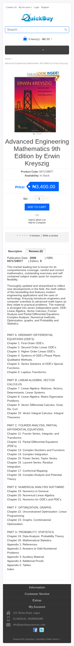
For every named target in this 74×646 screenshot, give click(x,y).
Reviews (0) (36, 251)
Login (36, 7)
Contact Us (11, 7)
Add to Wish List (37, 220)
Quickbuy (30, 639)
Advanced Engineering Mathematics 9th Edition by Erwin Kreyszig (36, 63)
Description (15, 251)
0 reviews (35, 235)
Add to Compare (37, 222)
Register (45, 7)
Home (8, 59)
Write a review (50, 235)
